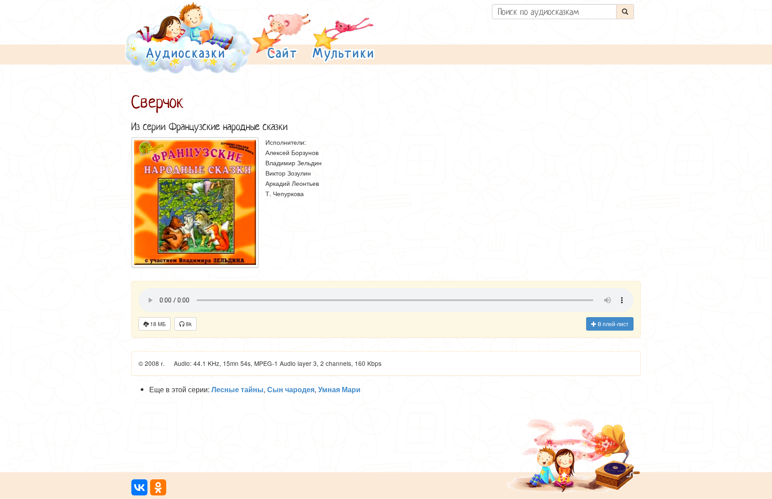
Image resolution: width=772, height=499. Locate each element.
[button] (281, 37)
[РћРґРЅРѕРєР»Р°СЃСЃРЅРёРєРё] (158, 487)
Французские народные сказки (228, 126)
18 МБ (157, 323)
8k (188, 323)
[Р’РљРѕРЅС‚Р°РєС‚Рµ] (139, 487)
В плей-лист (612, 323)
